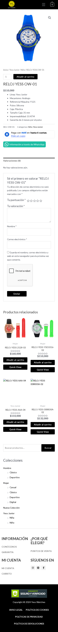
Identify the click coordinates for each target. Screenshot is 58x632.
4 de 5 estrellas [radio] (37, 201)
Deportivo (15, 477)
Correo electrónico (17, 239)
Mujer (6, 483)
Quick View (15, 367)
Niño (12, 522)
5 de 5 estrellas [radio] (40, 201)
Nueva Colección (11, 507)
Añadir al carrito (25, 76)
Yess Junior (9, 513)
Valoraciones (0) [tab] (11, 160)
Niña (12, 517)
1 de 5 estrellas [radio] (28, 201)
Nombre (12, 226)
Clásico (13, 472)
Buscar (48, 447)
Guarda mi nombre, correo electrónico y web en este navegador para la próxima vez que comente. (28, 256)
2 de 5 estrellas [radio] (31, 201)
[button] (43, 5)
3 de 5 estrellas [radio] (34, 201)
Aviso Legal (16, 610)
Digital (13, 502)
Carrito (7, 573)
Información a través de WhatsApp (26, 144)
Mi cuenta (8, 568)
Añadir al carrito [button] (15, 359)
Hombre (7, 468)
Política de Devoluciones (29, 623)
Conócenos (9, 546)
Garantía (8, 552)
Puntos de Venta (41, 551)
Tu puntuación (16, 199)
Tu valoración (16, 206)
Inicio (5, 70)
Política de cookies (37, 610)
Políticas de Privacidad (29, 616)
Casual (13, 487)
